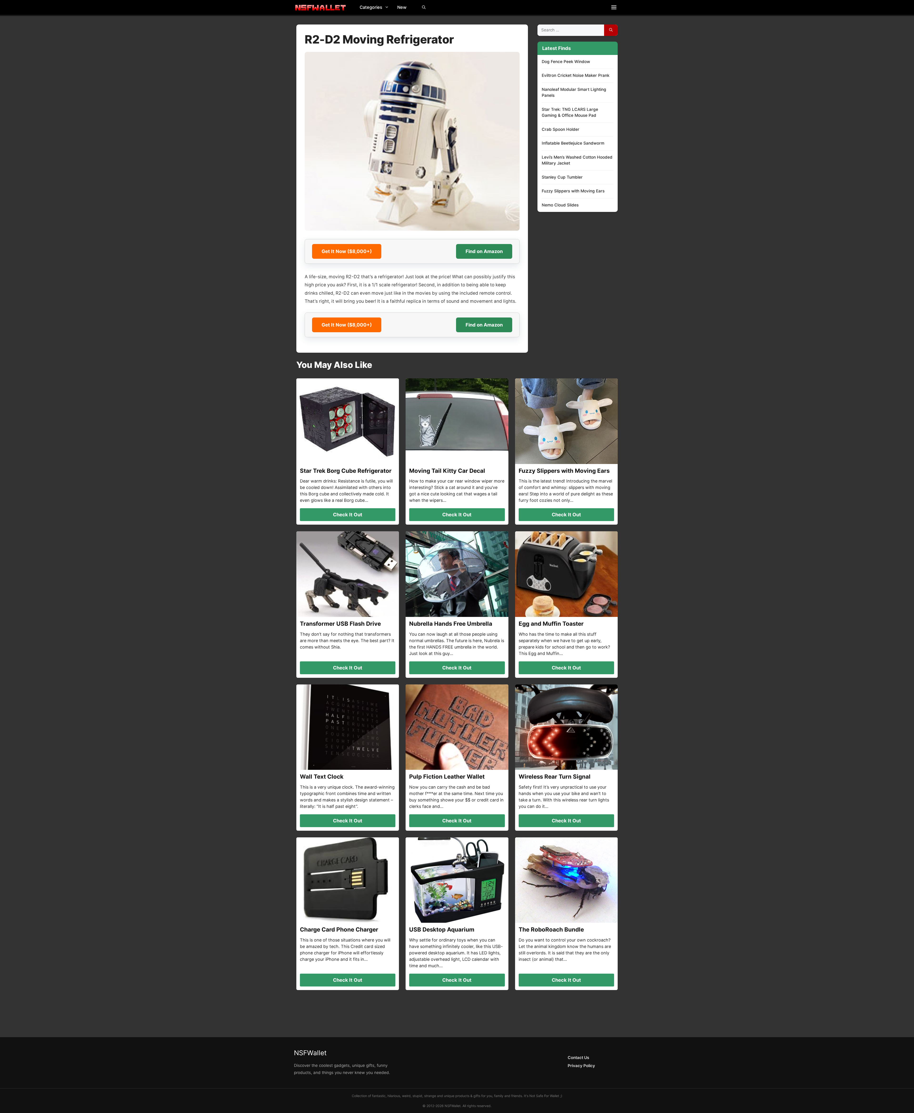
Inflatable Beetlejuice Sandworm (573, 143)
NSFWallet (310, 1053)
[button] (388, 7)
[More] (614, 7)
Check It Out (347, 514)
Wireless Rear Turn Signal (555, 776)
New (402, 7)
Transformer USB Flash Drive (340, 623)
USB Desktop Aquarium (441, 929)
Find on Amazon (484, 251)
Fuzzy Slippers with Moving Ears (573, 191)
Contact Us (578, 1057)
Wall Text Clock (321, 776)
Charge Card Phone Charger (339, 929)
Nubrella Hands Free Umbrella (450, 623)
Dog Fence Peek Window (566, 61)
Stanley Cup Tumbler (562, 177)
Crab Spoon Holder (560, 129)
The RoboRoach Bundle (551, 929)
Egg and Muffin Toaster (551, 623)
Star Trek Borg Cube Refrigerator (346, 470)
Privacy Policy (581, 1065)
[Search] (611, 30)
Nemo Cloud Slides (560, 205)
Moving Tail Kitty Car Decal (447, 470)
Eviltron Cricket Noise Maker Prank (575, 75)
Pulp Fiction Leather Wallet (447, 776)
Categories (371, 7)
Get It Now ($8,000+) (347, 251)
